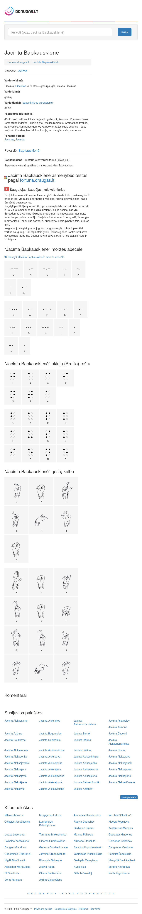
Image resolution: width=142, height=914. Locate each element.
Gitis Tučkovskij (83, 873)
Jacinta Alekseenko (15, 756)
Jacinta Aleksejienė (120, 776)
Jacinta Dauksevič (15, 740)
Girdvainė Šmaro (84, 828)
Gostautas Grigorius (120, 834)
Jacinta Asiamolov (119, 720)
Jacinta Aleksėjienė (15, 782)
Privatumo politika (43, 908)
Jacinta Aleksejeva (15, 769)
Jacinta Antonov (83, 789)
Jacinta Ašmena (118, 727)
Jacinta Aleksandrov (16, 750)
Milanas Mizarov (13, 815)
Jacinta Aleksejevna (85, 776)
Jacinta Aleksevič (14, 789)
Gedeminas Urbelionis (17, 854)
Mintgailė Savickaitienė (122, 860)
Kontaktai (95, 908)
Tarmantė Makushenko (52, 834)
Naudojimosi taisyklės (66, 908)
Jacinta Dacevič (118, 733)
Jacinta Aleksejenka (50, 763)
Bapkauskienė (28, 150)
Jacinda (20, 139)
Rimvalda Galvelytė (50, 860)
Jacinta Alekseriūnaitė (86, 782)
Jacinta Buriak (82, 733)
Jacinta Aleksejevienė (51, 776)
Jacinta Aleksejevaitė (86, 769)
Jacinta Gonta (117, 750)
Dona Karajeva (13, 879)
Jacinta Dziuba (82, 740)
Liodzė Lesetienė (14, 834)
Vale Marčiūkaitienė (120, 815)
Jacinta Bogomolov (50, 733)
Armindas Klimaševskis (87, 815)
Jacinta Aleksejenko (85, 763)
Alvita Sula (80, 866)
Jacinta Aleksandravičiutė (119, 741)
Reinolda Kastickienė (16, 841)
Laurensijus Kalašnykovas (47, 823)
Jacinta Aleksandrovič (52, 750)
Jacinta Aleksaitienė (16, 720)
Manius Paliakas (83, 834)
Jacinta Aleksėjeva (50, 769)
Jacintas (9, 139)
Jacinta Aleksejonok (50, 782)
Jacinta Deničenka (50, 740)
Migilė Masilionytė (14, 860)
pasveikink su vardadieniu (38, 102)
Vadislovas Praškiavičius (88, 854)
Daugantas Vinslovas (121, 847)
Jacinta (22, 70)
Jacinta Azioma (13, 733)
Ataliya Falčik (47, 866)
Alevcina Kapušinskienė (87, 847)
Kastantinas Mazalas (121, 828)
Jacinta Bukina (82, 750)
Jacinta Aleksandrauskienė (85, 722)
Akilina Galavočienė (50, 879)
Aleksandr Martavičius (17, 866)
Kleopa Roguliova (119, 821)
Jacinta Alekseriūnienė (122, 782)
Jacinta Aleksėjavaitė (16, 763)
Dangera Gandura (15, 847)
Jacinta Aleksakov (49, 720)
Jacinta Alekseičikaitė (86, 756)
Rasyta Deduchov (84, 821)
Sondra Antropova (119, 866)
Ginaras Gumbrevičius (52, 841)
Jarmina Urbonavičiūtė (52, 854)
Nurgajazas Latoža (50, 815)
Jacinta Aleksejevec (120, 769)
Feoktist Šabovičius (120, 854)
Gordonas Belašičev (120, 841)
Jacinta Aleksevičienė (51, 789)
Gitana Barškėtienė (50, 873)
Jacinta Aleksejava (119, 756)
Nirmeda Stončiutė (84, 841)
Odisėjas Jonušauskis (17, 821)
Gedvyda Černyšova (86, 860)
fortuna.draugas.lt (37, 180)
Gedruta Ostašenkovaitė (53, 847)
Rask (124, 31)
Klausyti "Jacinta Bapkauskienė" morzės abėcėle (35, 257)
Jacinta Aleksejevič (15, 776)
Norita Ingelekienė (119, 873)
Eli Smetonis (11, 873)
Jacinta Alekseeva (49, 756)
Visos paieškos (128, 797)
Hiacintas (20, 86)
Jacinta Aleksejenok (120, 763)
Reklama (83, 908)
